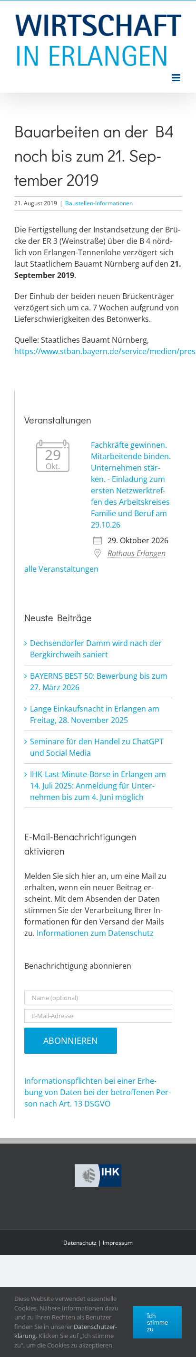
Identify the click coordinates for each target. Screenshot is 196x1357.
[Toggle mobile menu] (177, 78)
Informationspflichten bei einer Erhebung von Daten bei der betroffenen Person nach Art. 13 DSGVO (97, 1092)
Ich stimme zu (157, 1322)
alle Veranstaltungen (61, 569)
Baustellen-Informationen (99, 203)
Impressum (118, 1243)
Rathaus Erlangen (137, 553)
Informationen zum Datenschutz (95, 933)
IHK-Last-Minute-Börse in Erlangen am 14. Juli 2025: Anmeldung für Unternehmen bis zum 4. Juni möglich (98, 785)
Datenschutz (80, 1243)
